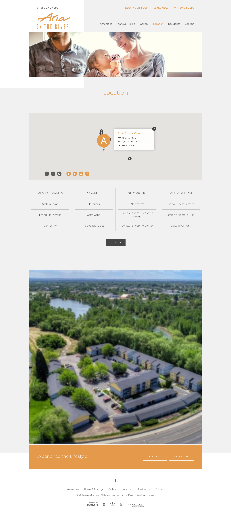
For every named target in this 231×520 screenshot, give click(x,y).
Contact (189, 23)
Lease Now (161, 8)
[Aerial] (115, 357)
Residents (174, 23)
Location (158, 23)
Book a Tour (182, 457)
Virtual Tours (184, 8)
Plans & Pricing (126, 23)
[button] (130, 158)
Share (151, 495)
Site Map (141, 495)
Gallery (144, 23)
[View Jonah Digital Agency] (92, 504)
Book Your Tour (136, 8)
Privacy (127, 495)
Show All (116, 243)
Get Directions (126, 146)
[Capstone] (136, 507)
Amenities (106, 23)
